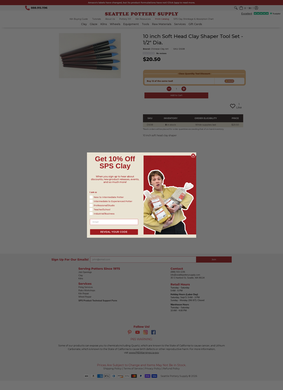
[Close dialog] (193, 155)
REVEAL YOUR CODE (113, 231)
